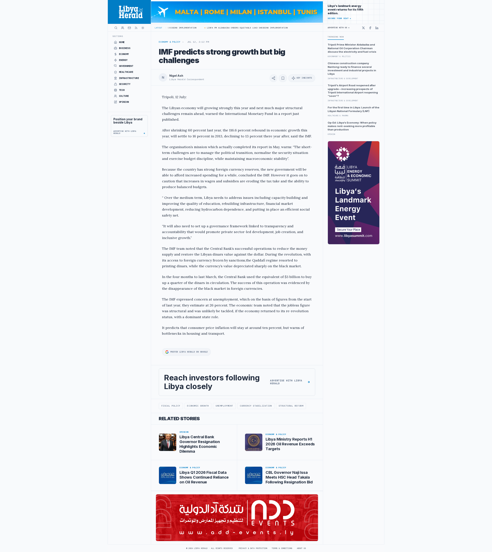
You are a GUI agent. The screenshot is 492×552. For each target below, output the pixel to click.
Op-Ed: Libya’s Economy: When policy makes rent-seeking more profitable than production (352, 126)
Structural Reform (291, 405)
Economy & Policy (169, 42)
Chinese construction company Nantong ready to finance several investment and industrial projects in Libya (352, 68)
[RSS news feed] (136, 28)
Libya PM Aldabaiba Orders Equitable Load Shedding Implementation (238, 28)
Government (126, 66)
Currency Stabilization (256, 405)
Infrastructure (129, 78)
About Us (301, 548)
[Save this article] (283, 78)
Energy (123, 60)
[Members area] (122, 28)
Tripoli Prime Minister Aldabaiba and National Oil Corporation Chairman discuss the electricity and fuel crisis (352, 48)
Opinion (124, 102)
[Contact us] (129, 28)
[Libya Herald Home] (129, 12)
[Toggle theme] (142, 28)
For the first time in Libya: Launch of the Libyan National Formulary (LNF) (353, 109)
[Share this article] (273, 78)
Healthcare (126, 72)
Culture (124, 96)
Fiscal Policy (170, 405)
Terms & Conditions (282, 548)
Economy (124, 54)
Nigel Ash (176, 75)
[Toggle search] (116, 28)
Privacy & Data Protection (253, 548)
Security (124, 84)
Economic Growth (198, 405)
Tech (122, 90)
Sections (117, 36)
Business (124, 48)
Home (122, 42)
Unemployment (224, 405)
